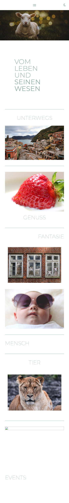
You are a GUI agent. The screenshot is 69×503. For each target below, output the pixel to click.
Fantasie (51, 236)
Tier (35, 362)
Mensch (17, 343)
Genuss (34, 217)
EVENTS (15, 477)
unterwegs (34, 118)
